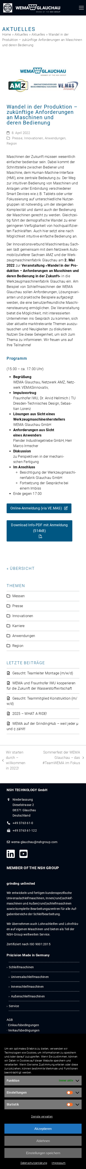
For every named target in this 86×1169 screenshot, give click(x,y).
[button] (81, 8)
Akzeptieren (43, 1129)
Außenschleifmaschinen (28, 996)
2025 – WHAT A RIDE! (29, 714)
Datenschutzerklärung (34, 1163)
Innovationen (33, 138)
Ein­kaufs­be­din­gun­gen (23, 1025)
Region (12, 143)
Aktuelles (21, 34)
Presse (17, 138)
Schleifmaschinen (21, 967)
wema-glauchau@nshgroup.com (34, 842)
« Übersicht (21, 568)
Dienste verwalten (42, 1116)
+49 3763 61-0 (23, 823)
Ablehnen (43, 1141)
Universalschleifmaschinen (30, 977)
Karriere (18, 626)
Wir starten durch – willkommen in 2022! (14, 760)
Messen (18, 596)
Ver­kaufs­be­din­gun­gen (23, 1030)
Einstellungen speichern (43, 1153)
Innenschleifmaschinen (27, 986)
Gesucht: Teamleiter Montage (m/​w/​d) (42, 673)
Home (6, 34)
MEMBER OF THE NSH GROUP (33, 868)
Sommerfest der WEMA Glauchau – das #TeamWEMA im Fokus (58, 757)
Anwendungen (55, 138)
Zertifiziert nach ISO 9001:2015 (28, 944)
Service (14, 1006)
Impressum (58, 1163)
